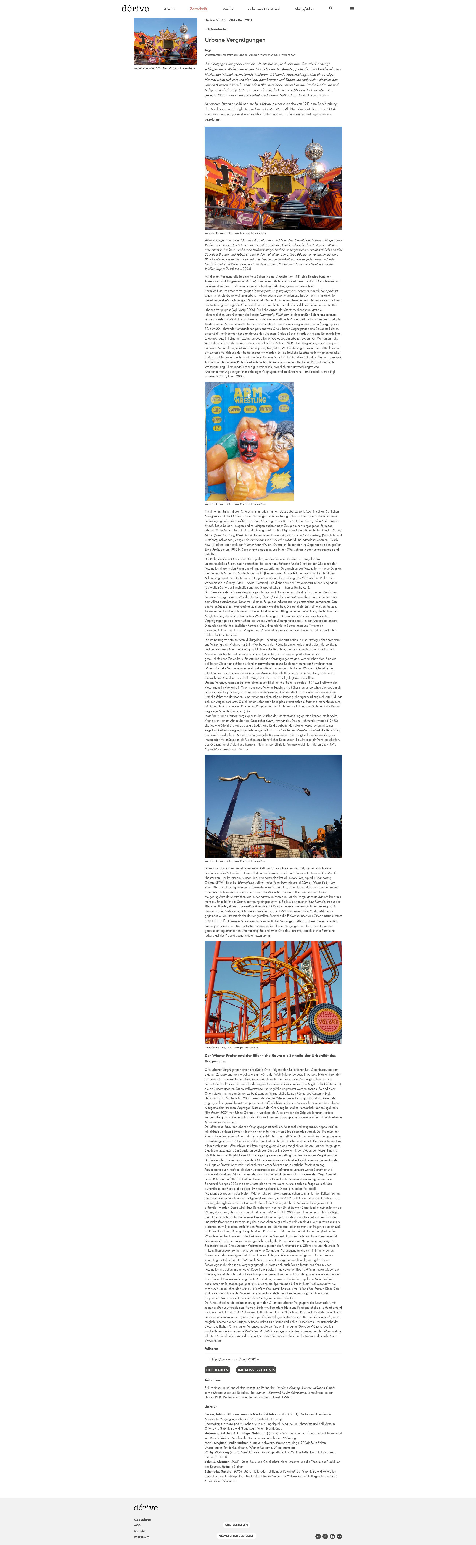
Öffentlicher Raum (269, 54)
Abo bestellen (236, 1525)
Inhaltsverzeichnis (256, 1370)
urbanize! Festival (264, 9)
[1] (224, 920)
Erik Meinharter (216, 29)
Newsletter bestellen (236, 1536)
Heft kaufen (217, 1370)
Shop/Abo (304, 9)
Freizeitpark (230, 54)
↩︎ (258, 1359)
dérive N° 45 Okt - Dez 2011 (229, 20)
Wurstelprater (213, 54)
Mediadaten (142, 1520)
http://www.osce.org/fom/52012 (234, 1359)
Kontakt (139, 1531)
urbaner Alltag (248, 54)
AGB (137, 1525)
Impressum (141, 1537)
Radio (227, 9)
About (169, 9)
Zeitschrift (198, 8)
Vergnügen (288, 54)
